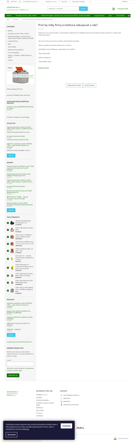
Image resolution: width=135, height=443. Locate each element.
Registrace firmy (43, 68)
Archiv (11, 155)
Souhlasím (66, 426)
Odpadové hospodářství (16, 50)
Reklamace (39, 408)
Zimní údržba (12, 47)
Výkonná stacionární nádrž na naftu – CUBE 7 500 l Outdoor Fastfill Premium (19, 128)
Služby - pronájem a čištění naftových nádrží (20, 56)
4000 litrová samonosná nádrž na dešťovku (18, 324)
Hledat (83, 9)
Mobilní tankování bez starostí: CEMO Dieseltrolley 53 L (19, 191)
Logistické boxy (13, 41)
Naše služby (40, 410)
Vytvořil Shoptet (123, 439)
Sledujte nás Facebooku (71, 405)
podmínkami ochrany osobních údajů (20, 369)
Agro (9, 44)
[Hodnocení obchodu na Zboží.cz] (80, 428)
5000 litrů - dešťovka (14, 329)
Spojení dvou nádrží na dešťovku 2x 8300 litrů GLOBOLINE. (19, 311)
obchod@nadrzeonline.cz (71, 395)
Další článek (89, 85)
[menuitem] (9, 15)
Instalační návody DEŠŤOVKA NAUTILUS (19, 342)
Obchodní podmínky (78, 2)
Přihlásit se (13, 375)
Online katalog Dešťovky (15, 89)
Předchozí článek (74, 85)
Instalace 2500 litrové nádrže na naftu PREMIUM (20, 318)
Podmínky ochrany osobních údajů (45, 404)
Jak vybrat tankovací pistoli (16, 136)
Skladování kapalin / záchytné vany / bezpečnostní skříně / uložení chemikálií (20, 37)
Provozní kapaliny (13, 53)
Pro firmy (39, 413)
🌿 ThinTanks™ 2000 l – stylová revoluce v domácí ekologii (17, 197)
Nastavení (11, 434)
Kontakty (64, 2)
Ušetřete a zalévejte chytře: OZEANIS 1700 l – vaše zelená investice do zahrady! (19, 145)
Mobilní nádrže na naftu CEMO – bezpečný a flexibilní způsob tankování (20, 204)
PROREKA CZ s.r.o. (51, 2)
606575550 (66, 398)
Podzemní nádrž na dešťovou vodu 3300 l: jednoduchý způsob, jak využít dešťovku (20, 167)
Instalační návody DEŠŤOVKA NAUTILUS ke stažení (20, 107)
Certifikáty (39, 416)
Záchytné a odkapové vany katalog (18, 117)
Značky (10, 60)
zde (27, 429)
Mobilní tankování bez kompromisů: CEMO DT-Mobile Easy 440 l (19, 174)
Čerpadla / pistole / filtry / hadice (18, 34)
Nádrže (10, 31)
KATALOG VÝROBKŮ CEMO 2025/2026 (18, 95)
